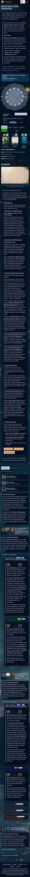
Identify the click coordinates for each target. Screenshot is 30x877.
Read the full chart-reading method (11, 458)
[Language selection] (22, 1)
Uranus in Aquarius (6, 154)
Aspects (15, 127)
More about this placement (9, 554)
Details (10, 127)
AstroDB (20, 864)
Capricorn (11, 50)
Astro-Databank (10, 80)
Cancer (14, 54)
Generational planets (7, 471)
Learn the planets (20, 66)
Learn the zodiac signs (8, 66)
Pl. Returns (21, 127)
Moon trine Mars (10, 158)
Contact (18, 866)
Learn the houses (6, 68)
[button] (2, 2)
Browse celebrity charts (19, 68)
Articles (14, 864)
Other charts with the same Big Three (10, 855)
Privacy (12, 866)
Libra (11, 52)
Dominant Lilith (12, 156)
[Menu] (27, 2)
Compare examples (9, 452)
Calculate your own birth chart (10, 70)
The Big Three (5, 468)
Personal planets (15, 468)
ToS (25, 864)
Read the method (19, 449)
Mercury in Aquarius (20, 152)
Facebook (13, 122)
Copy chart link (8, 449)
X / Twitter (20, 122)
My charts (4, 130)
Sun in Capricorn (9, 152)
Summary (4, 127)
